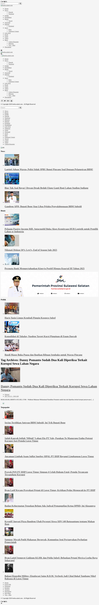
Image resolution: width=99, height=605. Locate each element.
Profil (6, 35)
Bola (10, 29)
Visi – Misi (12, 45)
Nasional (11, 14)
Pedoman (7, 586)
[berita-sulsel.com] (7, 5)
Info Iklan (8, 593)
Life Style (8, 33)
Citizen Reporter (14, 42)
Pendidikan (8, 17)
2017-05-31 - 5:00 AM (12, 396)
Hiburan (11, 43)
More (6, 40)
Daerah (11, 12)
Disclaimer (8, 47)
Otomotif (7, 22)
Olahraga (7, 128)
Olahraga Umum (14, 31)
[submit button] (20, 4)
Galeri (6, 141)
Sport (6, 28)
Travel (10, 21)
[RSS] (6, 1)
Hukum (7, 24)
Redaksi (7, 588)
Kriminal (11, 26)
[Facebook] (1, 1)
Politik (7, 15)
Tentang (7, 590)
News (6, 10)
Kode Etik (8, 584)
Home (6, 9)
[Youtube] (4, 1)
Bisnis (6, 19)
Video (6, 38)
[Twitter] (2, 1)
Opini (6, 36)
